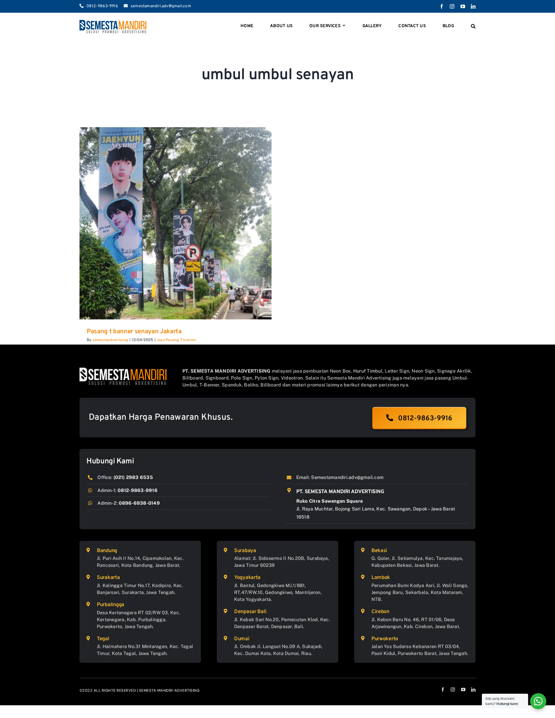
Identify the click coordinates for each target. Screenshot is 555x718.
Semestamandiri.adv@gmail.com (347, 477)
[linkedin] (473, 6)
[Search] (473, 27)
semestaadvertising (110, 340)
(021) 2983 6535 (133, 477)
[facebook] (441, 6)
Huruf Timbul (367, 371)
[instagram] (452, 6)
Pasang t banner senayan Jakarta (134, 332)
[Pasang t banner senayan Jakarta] (175, 223)
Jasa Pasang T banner (176, 340)
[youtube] (462, 6)
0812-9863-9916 (137, 490)
